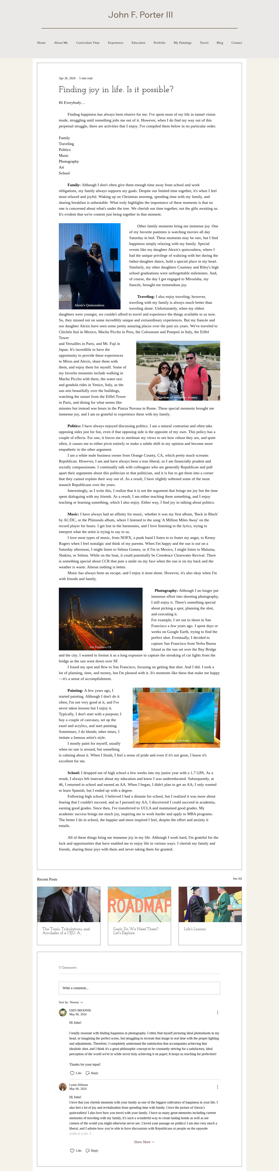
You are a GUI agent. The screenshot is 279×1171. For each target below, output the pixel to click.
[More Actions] (217, 1012)
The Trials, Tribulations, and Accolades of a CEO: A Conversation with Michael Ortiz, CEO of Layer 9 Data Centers (66, 931)
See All (237, 878)
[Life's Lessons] (210, 904)
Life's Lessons (195, 929)
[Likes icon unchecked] (72, 1073)
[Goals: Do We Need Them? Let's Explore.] (139, 904)
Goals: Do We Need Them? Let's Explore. (135, 931)
